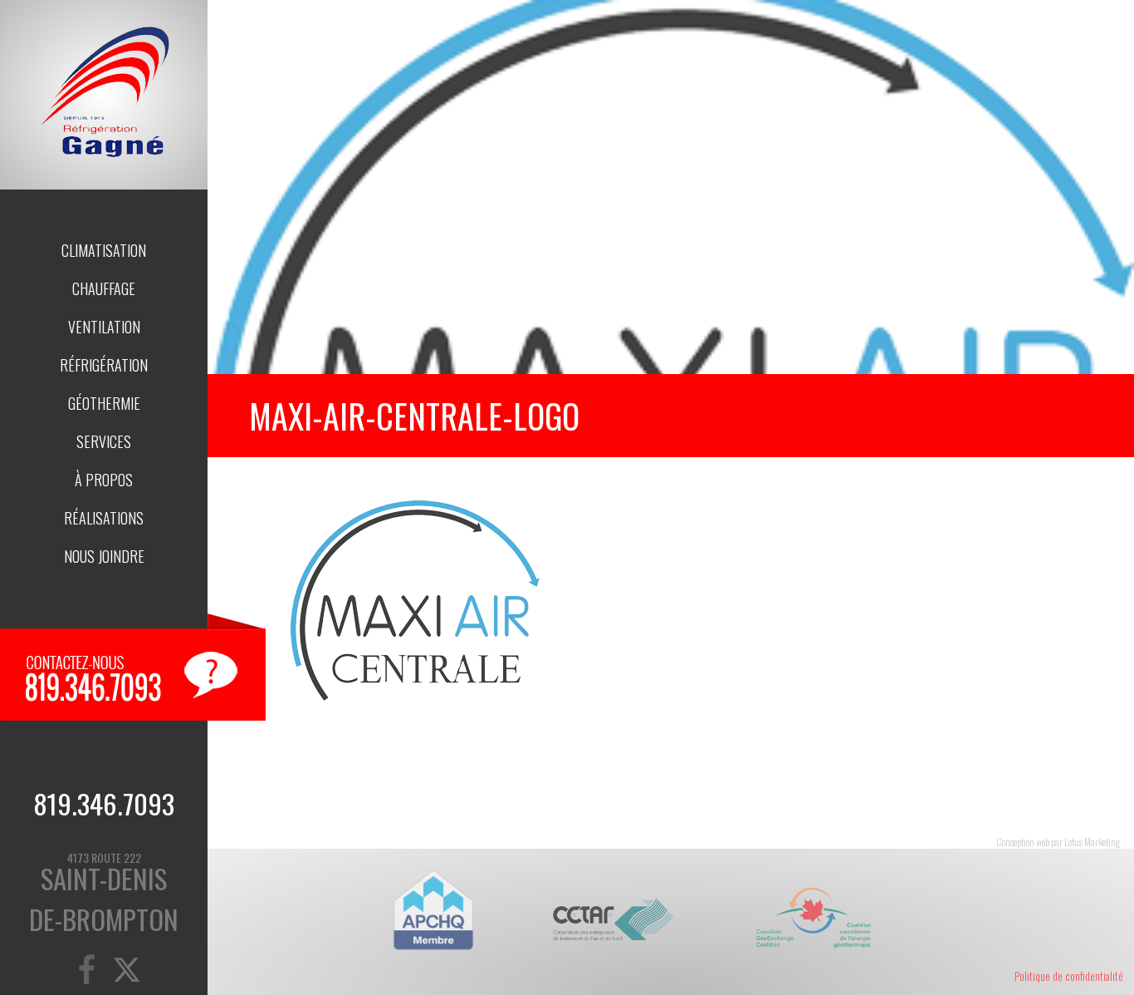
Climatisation (103, 250)
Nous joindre (104, 556)
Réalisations (104, 518)
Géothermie (104, 403)
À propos (104, 479)
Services (103, 441)
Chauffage (103, 288)
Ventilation (104, 326)
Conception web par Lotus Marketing (1058, 842)
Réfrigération (104, 365)
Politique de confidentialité (1068, 976)
